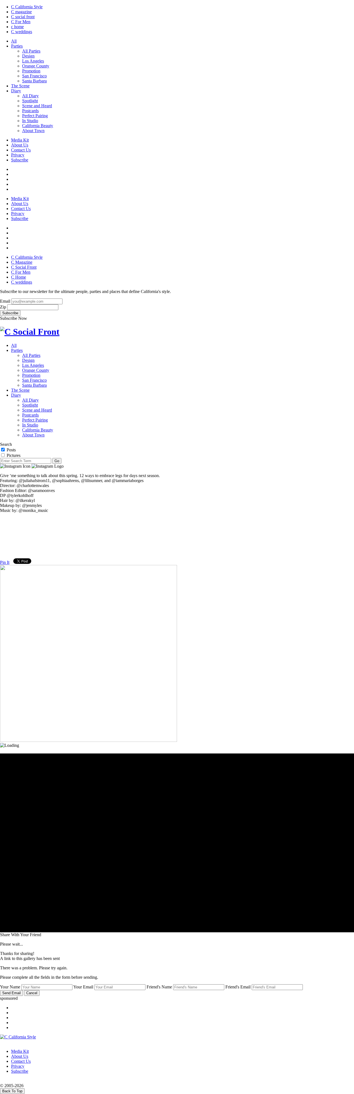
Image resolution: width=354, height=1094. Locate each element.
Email (5, 301)
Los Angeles (33, 61)
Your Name (10, 987)
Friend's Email (238, 987)
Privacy (17, 155)
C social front (23, 16)
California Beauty (37, 125)
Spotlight (30, 100)
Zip (3, 307)
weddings (21, 31)
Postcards (30, 110)
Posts (11, 449)
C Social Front (24, 267)
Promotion (31, 71)
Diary (16, 90)
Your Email (83, 987)
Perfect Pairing (35, 115)
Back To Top (12, 1091)
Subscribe (19, 160)
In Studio (30, 120)
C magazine (21, 11)
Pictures (13, 455)
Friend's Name (159, 987)
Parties (17, 46)
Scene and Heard (37, 105)
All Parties (31, 51)
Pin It (4, 562)
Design (28, 56)
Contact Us (21, 150)
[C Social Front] (29, 332)
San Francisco (34, 76)
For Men (20, 21)
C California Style (27, 6)
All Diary (30, 95)
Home (18, 277)
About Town (33, 130)
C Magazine (21, 262)
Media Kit (20, 140)
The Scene (20, 85)
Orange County (35, 66)
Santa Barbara (34, 80)
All (14, 41)
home (17, 26)
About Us (19, 145)
